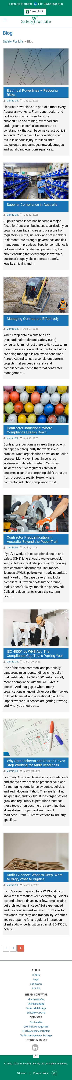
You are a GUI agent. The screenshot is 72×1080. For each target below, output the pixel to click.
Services (36, 1017)
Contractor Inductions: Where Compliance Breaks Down (29, 430)
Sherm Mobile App (36, 1008)
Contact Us (36, 983)
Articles (36, 988)
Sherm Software (36, 994)
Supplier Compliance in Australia (32, 204)
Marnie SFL (12, 100)
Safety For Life (13, 41)
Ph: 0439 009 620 (50, 4)
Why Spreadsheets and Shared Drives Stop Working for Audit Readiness (36, 763)
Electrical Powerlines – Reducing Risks (32, 92)
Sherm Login (37, 11)
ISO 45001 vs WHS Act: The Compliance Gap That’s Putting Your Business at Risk (35, 654)
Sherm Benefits (36, 999)
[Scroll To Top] (36, 1055)
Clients (36, 975)
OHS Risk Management (36, 1026)
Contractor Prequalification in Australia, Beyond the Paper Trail (32, 539)
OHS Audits (36, 1022)
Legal (36, 979)
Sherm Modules (36, 1003)
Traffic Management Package (36, 1035)
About (36, 970)
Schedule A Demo (36, 1012)
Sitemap (21, 1073)
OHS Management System (36, 1031)
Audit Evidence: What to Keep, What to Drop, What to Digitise (35, 877)
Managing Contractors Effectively (33, 319)
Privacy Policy (40, 1073)
